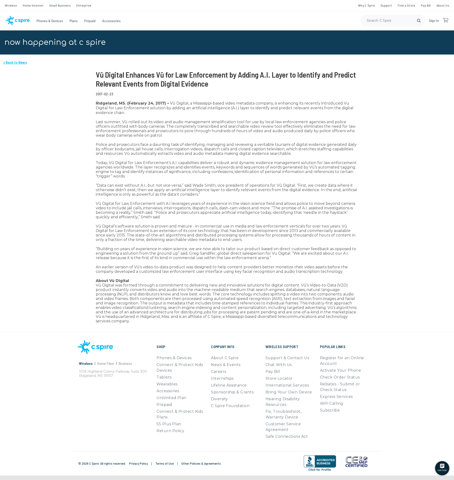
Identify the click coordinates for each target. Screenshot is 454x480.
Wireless (11, 5)
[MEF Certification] (356, 461)
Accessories (111, 20)
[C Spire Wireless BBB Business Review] (320, 463)
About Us (443, 5)
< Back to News (15, 62)
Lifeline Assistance (229, 385)
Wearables (167, 384)
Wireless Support (282, 346)
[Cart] (445, 20)
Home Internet (33, 5)
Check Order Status (340, 377)
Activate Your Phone (340, 370)
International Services (287, 385)
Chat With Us (279, 364)
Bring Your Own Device (289, 392)
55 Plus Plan (169, 424)
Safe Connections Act (287, 436)
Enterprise (84, 5)
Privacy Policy (138, 463)
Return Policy (170, 431)
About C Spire (225, 358)
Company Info (222, 346)
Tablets (164, 377)
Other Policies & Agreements (201, 463)
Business (125, 363)
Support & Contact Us (287, 358)
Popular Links (332, 346)
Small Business (60, 5)
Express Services (336, 396)
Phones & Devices (49, 20)
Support (386, 5)
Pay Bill (426, 5)
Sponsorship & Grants (232, 392)
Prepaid (90, 20)
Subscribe (330, 410)
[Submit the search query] (418, 20)
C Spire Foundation (230, 406)
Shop (161, 346)
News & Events (225, 364)
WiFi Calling (331, 403)
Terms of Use (165, 463)
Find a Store (406, 5)
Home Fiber (105, 363)
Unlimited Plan (172, 398)
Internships (222, 378)
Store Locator (279, 378)
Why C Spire (366, 5)
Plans (74, 20)
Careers (218, 371)
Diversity (219, 399)
